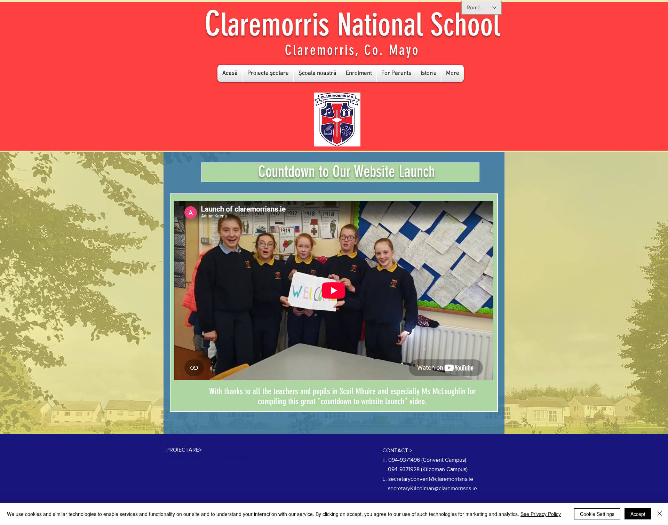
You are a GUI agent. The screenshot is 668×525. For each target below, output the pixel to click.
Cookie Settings (597, 513)
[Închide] (659, 513)
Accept (637, 513)
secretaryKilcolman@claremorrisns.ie (432, 488)
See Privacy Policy (540, 513)
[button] (267, 73)
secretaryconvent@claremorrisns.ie (430, 479)
